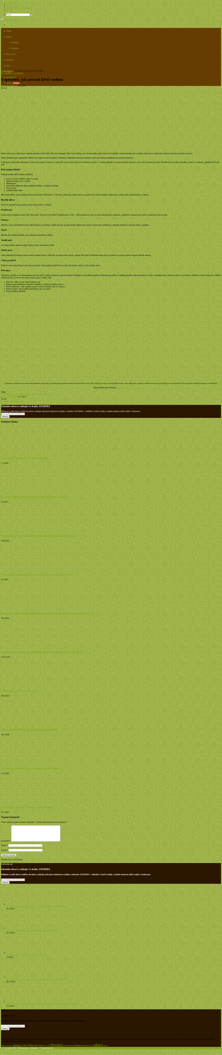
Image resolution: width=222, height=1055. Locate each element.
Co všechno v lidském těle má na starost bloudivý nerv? (30, 768)
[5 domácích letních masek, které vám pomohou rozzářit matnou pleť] (26, 569)
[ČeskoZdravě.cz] (8, 20)
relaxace (38, 394)
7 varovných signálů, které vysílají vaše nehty (25, 458)
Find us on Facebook (9, 862)
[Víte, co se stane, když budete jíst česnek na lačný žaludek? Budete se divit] (20, 977)
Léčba (30, 1045)
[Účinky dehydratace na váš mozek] (26, 686)
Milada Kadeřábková (9, 86)
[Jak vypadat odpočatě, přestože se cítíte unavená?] (26, 802)
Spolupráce (10, 3)
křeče (3, 394)
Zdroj (3, 295)
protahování (29, 394)
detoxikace (9, 1045)
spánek (83, 1045)
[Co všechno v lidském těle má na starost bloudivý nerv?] (26, 763)
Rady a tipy (11, 54)
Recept (77, 1045)
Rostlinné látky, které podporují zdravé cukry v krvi (27, 955)
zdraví (98, 1045)
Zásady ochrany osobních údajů (19, 8)
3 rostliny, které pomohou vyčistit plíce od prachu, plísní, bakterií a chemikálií (42, 652)
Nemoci (13, 83)
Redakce (9, 5)
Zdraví (9, 37)
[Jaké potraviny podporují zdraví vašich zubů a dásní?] (22, 724)
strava (88, 1045)
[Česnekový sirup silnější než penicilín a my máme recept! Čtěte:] (20, 928)
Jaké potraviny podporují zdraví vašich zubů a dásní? (29, 729)
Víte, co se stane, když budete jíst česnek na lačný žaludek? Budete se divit (36, 979)
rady (65, 1045)
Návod (40, 1045)
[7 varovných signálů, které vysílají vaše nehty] (26, 453)
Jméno (4, 845)
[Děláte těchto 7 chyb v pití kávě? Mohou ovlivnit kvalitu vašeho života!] (26, 531)
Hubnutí (17, 1045)
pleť (48, 1045)
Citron (3, 1045)
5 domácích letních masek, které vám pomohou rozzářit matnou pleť (37, 574)
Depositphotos (123, 387)
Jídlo (8, 65)
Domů (8, 31)
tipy (91, 1045)
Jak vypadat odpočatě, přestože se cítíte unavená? (27, 807)
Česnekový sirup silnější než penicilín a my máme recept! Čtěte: (32, 930)
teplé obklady (47, 394)
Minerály (15, 48)
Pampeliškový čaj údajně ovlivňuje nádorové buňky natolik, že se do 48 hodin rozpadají (41, 1004)
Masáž (8, 394)
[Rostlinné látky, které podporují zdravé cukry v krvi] (19, 952)
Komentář (6, 841)
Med (36, 1045)
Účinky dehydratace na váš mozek (19, 690)
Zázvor (105, 1045)
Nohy (14, 394)
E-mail (4, 850)
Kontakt (9, 10)
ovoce (45, 1045)
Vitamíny (15, 42)
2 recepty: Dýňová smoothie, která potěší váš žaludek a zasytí (33, 496)
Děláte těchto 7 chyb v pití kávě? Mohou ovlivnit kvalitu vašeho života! (38, 535)
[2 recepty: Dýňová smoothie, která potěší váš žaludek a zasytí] (24, 492)
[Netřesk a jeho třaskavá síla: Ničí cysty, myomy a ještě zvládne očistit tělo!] (20, 904)
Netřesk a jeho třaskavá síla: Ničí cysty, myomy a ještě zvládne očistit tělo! (36, 906)
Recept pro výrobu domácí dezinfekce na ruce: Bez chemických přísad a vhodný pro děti (47, 613)
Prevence (10, 60)
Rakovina (70, 1045)
